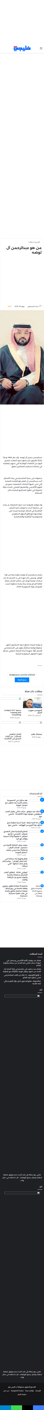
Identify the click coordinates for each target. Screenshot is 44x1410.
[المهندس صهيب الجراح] (32, 702)
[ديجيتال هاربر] (32, 726)
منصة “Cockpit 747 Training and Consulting (12, 712)
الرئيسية (37, 242)
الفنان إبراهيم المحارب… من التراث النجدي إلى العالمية (12, 736)
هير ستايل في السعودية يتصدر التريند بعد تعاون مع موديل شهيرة (16, 802)
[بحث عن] (3, 49)
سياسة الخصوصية (17, 1391)
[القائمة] (41, 49)
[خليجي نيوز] (22, 48)
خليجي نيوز (12, 1387)
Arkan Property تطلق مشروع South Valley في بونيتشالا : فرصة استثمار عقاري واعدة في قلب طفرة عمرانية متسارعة (15, 891)
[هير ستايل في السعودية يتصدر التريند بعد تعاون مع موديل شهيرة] (35, 803)
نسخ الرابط (22, 680)
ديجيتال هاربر (36, 734)
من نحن (6, 1391)
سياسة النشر (22, 1394)
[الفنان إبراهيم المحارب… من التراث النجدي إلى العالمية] (11, 726)
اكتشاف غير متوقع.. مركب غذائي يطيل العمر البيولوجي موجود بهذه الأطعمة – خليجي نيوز (23, 813)
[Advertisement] (22, 22)
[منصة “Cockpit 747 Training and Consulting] (11, 702)
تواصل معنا (29, 1391)
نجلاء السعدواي (33, 306)
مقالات (30, 242)
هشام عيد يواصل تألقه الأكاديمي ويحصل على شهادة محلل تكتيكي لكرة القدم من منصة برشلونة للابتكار (22, 963)
